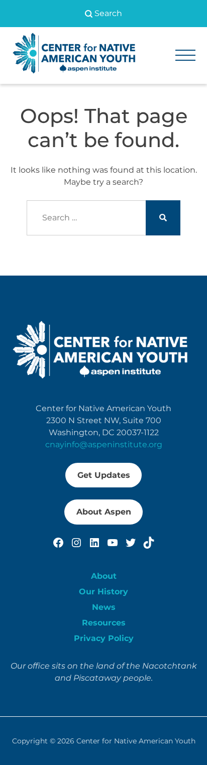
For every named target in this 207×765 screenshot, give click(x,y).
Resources (104, 622)
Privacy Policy (104, 638)
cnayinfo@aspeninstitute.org (103, 444)
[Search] (163, 218)
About (104, 576)
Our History (103, 591)
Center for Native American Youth (135, 740)
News (104, 607)
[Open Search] (103, 13)
